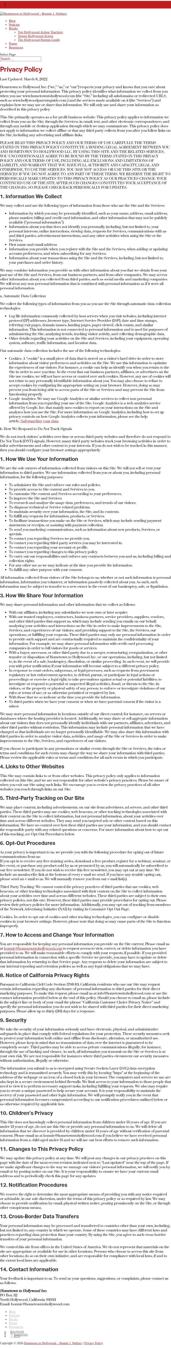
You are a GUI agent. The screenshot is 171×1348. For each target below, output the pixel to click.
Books (13, 28)
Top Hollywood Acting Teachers (40, 32)
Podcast (14, 24)
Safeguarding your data (39, 421)
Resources (16, 47)
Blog (12, 21)
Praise (13, 43)
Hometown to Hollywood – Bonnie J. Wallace (53, 1343)
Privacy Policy (93, 1343)
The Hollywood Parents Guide (39, 40)
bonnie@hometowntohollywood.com (33, 948)
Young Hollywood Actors (35, 36)
